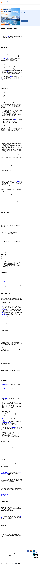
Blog (28, 548)
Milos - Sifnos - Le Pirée (5, 384)
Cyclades (18, 32)
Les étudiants (4, 281)
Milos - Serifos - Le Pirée (5, 386)
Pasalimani (3, 420)
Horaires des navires (29, 547)
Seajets (15, 119)
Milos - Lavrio (4, 390)
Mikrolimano (4, 418)
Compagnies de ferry (35, 547)
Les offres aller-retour (5, 287)
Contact (37, 548)
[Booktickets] (5, 2)
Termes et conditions (11, 562)
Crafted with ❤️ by (16, 563)
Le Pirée (8, 29)
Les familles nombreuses (5, 282)
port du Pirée (7, 89)
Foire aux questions (32, 548)
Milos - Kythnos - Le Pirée (5, 388)
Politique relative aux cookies (18, 562)
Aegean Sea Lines (7, 204)
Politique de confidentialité (4, 562)
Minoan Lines (6, 203)
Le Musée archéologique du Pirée (6, 422)
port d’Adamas (5, 53)
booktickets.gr (5, 43)
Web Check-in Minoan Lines (4, 494)
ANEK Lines (3, 312)
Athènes (11, 81)
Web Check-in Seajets (3, 495)
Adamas (2, 49)
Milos (5, 29)
